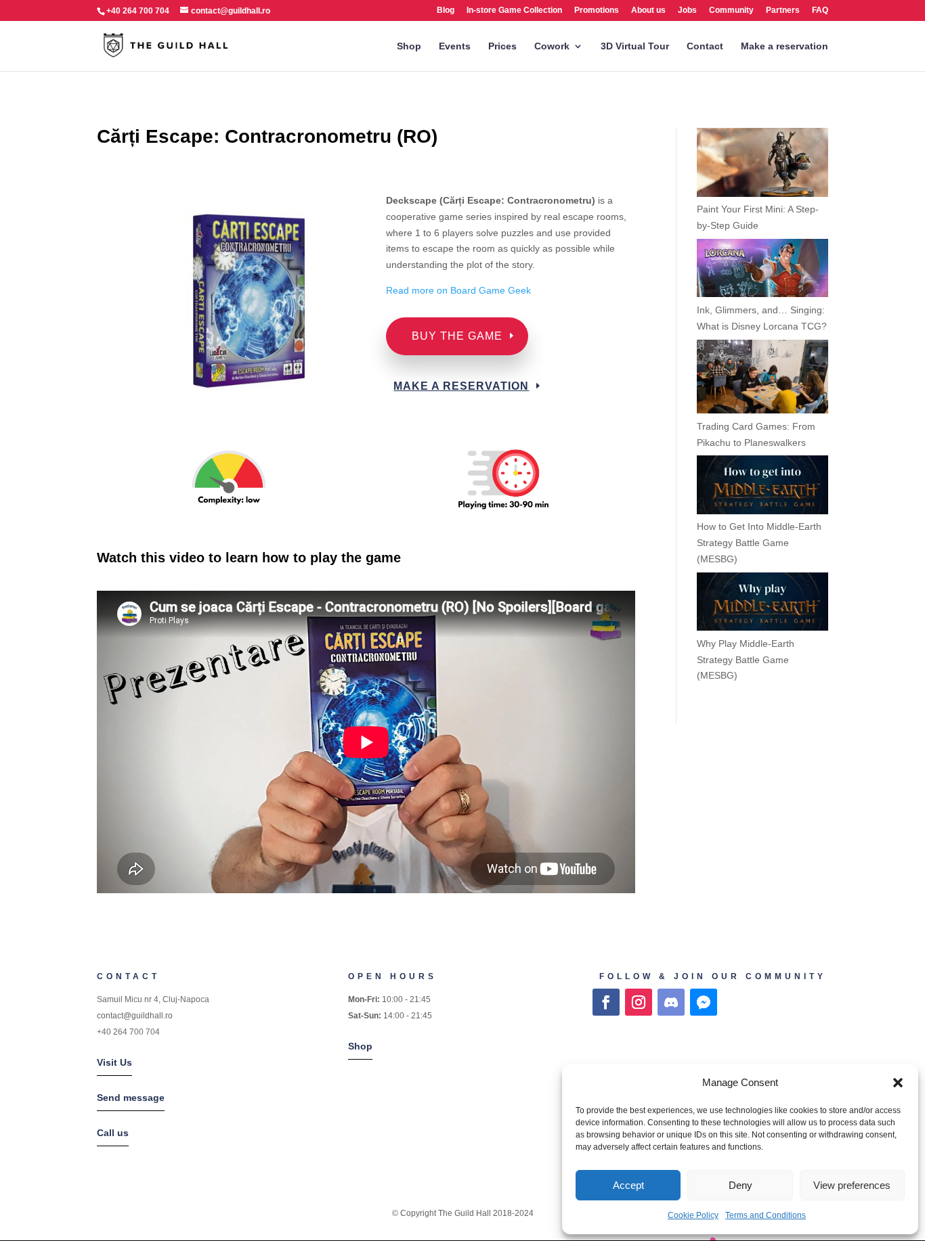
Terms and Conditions (765, 1215)
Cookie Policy (693, 1215)
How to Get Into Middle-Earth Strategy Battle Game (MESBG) (759, 542)
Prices (502, 46)
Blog (445, 10)
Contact (705, 46)
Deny (740, 1185)
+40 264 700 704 (128, 1032)
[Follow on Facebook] (606, 1002)
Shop (409, 46)
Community (731, 10)
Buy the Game (457, 336)
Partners (783, 10)
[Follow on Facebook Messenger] (703, 1002)
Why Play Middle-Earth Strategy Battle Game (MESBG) (745, 659)
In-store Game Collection (514, 10)
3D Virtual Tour (635, 46)
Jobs (687, 10)
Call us (113, 1132)
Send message (131, 1097)
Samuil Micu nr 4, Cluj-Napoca (153, 999)
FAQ (820, 10)
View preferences (851, 1185)
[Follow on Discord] (671, 1002)
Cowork (551, 46)
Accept (628, 1185)
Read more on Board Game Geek (460, 290)
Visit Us (114, 1062)
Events (455, 46)
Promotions (596, 10)
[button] (898, 1082)
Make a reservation (784, 46)
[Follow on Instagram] (638, 1002)
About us (648, 10)
